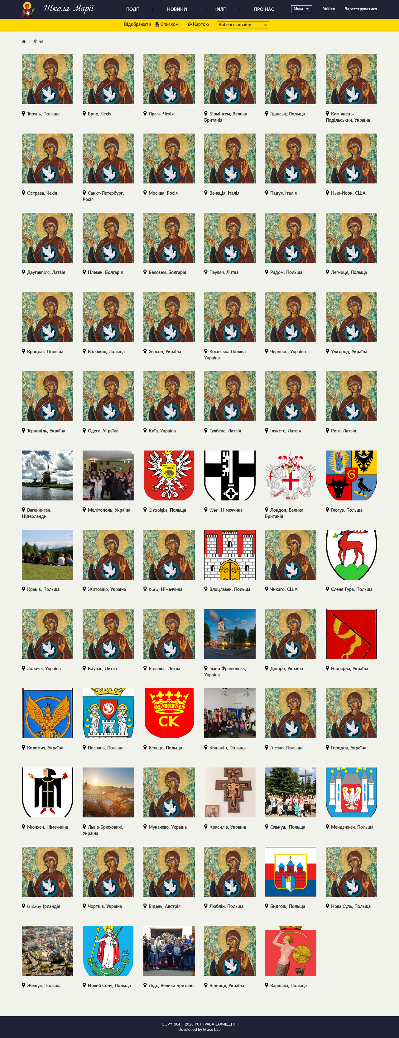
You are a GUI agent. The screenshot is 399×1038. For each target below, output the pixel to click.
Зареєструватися (361, 9)
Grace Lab (212, 1029)
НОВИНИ (177, 10)
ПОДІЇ (132, 10)
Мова (299, 9)
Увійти (329, 9)
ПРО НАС (264, 10)
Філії (38, 42)
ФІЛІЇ (220, 10)
